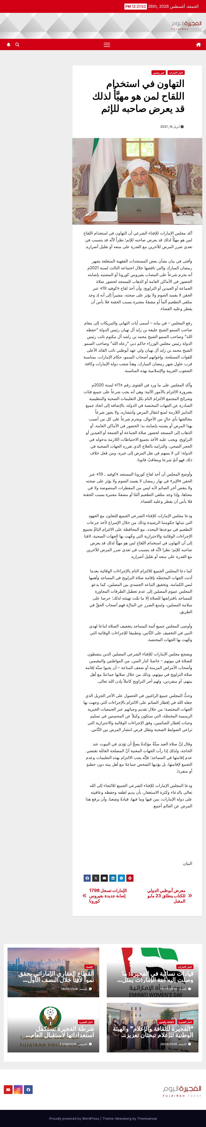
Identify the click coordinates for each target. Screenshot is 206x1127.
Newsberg (123, 1118)
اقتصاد (89, 966)
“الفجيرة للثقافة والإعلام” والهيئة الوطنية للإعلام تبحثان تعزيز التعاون (153, 1035)
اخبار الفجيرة (185, 1021)
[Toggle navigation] (107, 44)
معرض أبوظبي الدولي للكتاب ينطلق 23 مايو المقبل (166, 895)
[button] (17, 44)
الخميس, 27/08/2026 (73, 1044)
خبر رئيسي (158, 72)
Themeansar (147, 1118)
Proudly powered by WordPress (74, 1118)
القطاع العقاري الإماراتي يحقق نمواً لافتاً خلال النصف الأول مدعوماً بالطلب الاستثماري (56, 980)
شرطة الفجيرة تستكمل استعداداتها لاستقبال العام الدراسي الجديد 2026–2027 (57, 1035)
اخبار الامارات (176, 72)
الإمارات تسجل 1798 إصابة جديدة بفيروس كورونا (108, 895)
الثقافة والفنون (166, 1021)
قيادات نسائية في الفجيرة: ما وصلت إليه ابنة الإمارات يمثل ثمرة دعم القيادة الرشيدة (157, 980)
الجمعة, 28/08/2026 (173, 989)
